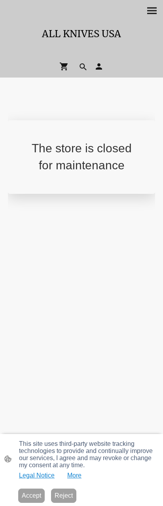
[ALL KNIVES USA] (81, 51)
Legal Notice (37, 475)
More (74, 475)
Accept (31, 495)
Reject (64, 495)
